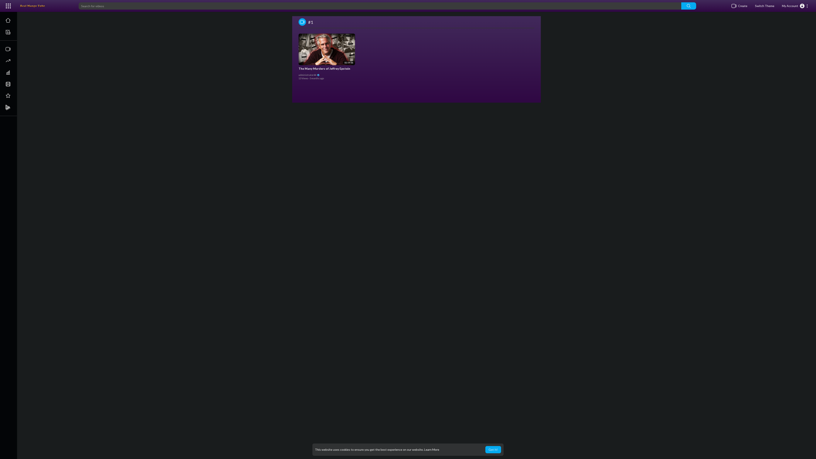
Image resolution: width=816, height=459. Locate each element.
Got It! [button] (493, 449)
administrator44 (308, 75)
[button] (795, 6)
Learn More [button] (431, 449)
